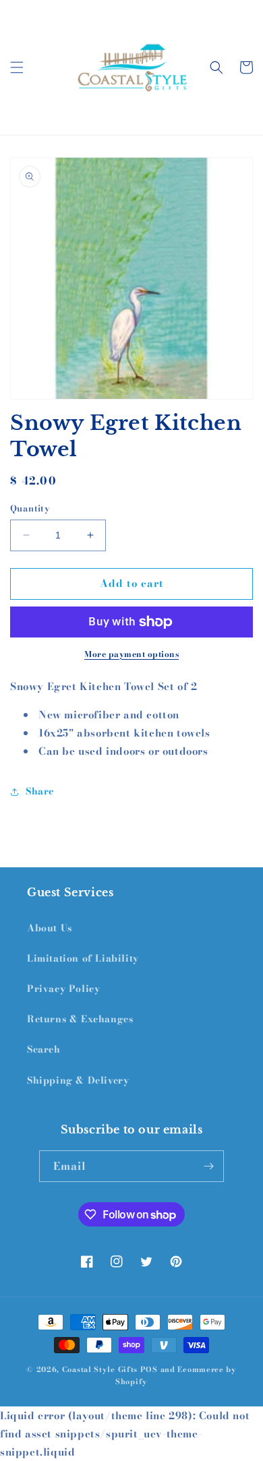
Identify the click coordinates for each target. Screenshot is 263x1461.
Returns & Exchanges (80, 1019)
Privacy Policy (63, 988)
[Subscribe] (208, 1166)
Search (44, 1049)
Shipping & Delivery (78, 1080)
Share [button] (40, 791)
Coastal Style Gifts (100, 1369)
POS (149, 1369)
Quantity (30, 508)
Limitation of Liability (83, 958)
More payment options (131, 654)
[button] (17, 67)
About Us (49, 928)
